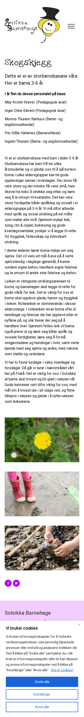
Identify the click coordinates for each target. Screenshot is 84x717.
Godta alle (42, 682)
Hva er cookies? (62, 670)
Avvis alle (42, 707)
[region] (42, 668)
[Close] (79, 624)
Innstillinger (42, 694)
